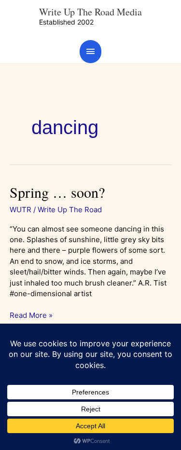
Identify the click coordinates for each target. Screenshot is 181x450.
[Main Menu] (91, 51)
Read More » (31, 315)
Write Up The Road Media (90, 11)
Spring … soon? (57, 192)
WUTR (20, 209)
